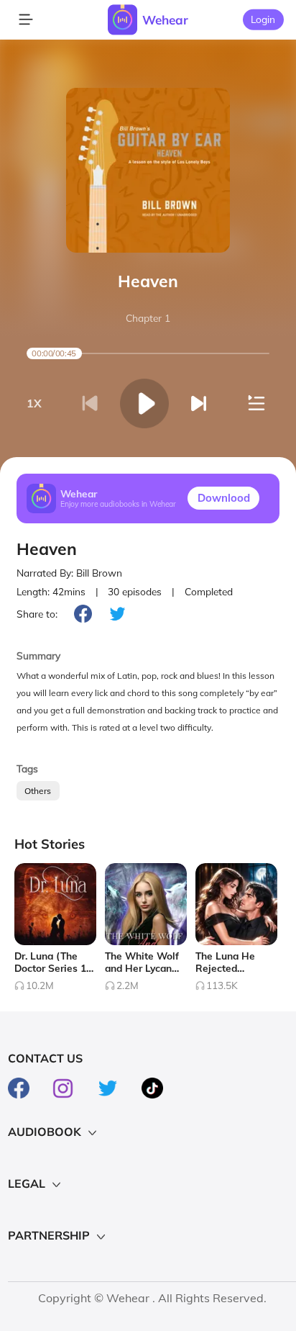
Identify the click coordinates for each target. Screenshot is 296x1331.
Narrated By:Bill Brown (69, 573)
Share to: (37, 614)
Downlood (224, 498)
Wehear (165, 19)
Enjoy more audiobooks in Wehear (118, 504)
